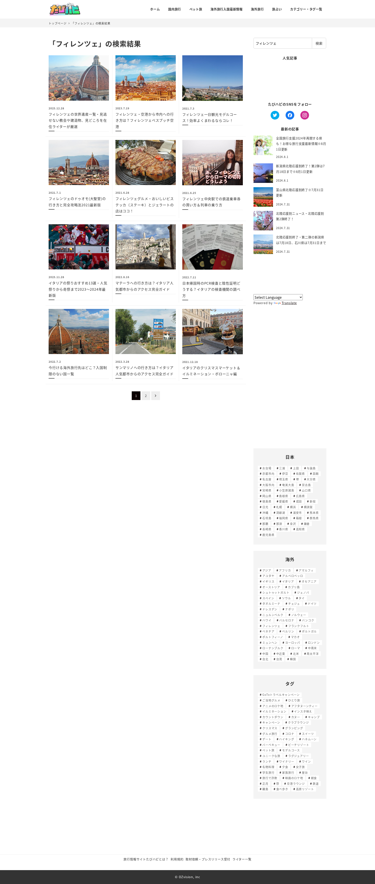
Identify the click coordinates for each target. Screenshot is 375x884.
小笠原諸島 (286, 490)
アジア (266, 570)
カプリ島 (294, 587)
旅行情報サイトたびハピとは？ (145, 859)
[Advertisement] (289, 81)
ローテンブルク (272, 648)
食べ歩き (282, 789)
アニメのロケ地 (272, 706)
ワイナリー (286, 761)
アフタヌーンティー (304, 706)
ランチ (266, 761)
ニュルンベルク (272, 615)
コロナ (289, 733)
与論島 (311, 468)
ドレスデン (269, 609)
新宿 (313, 501)
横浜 (293, 507)
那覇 (265, 524)
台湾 (279, 659)
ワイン (306, 761)
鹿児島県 (268, 535)
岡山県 (266, 496)
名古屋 (266, 479)
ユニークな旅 (271, 756)
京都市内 (268, 473)
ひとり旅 (294, 700)
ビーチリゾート (298, 745)
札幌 (279, 507)
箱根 (299, 518)
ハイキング (286, 739)
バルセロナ (286, 620)
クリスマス (269, 728)
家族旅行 (288, 772)
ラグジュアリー (298, 756)
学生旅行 (268, 772)
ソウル (286, 598)
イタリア (288, 581)
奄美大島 (288, 485)
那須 (279, 524)
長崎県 (266, 529)
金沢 (293, 524)
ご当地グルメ (271, 700)
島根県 (283, 496)
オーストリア (271, 587)
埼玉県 (283, 479)
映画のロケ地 (294, 778)
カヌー (295, 717)
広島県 (300, 496)
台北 (265, 659)
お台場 (266, 468)
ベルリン (288, 631)
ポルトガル (309, 631)
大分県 (311, 479)
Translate (289, 303)
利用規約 (177, 859)
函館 (316, 473)
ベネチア (268, 631)
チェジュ (294, 603)
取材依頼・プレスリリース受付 (208, 859)
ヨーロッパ (292, 642)
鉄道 (316, 783)
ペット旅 (268, 750)
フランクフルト (298, 626)
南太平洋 (313, 653)
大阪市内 (268, 485)
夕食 (285, 767)
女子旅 (300, 767)
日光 (265, 507)
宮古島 (306, 485)
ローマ (295, 648)
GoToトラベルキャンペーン (280, 694)
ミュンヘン (269, 642)
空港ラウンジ (296, 783)
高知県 (300, 529)
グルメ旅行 (269, 733)
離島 (265, 789)
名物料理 (268, 767)
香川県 (283, 529)
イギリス (268, 581)
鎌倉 (307, 524)
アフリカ (285, 570)
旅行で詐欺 (269, 778)
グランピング (294, 728)
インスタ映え (303, 711)
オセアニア (309, 581)
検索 (319, 43)
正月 (265, 783)
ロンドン (314, 642)
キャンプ (314, 717)
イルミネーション (274, 711)
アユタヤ (268, 576)
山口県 (306, 490)
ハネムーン (309, 739)
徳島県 (266, 501)
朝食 (314, 778)
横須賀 (308, 507)
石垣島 (266, 518)
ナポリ (289, 609)
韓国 (293, 659)
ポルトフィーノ (272, 637)
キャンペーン (271, 722)
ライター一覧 (242, 859)
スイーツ (308, 733)
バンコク (308, 620)
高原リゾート (305, 789)
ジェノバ (303, 592)
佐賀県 (300, 473)
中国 (265, 653)
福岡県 (283, 518)
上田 (296, 468)
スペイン (268, 598)
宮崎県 (266, 490)
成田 (299, 501)
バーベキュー (271, 745)
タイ (302, 598)
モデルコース (291, 750)
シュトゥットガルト (275, 592)
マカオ (295, 637)
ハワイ (266, 620)
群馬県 (314, 518)
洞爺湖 (280, 512)
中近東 (280, 653)
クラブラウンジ (298, 722)
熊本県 (314, 512)
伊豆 (285, 473)
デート (266, 739)
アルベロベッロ (292, 576)
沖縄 (265, 512)
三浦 (282, 468)
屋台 (305, 772)
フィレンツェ (271, 626)
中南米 (312, 648)
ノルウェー (298, 615)
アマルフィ (306, 570)
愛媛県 (283, 501)
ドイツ (312, 603)
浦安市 (297, 512)
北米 (296, 653)
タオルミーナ (271, 603)
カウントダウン (272, 717)
